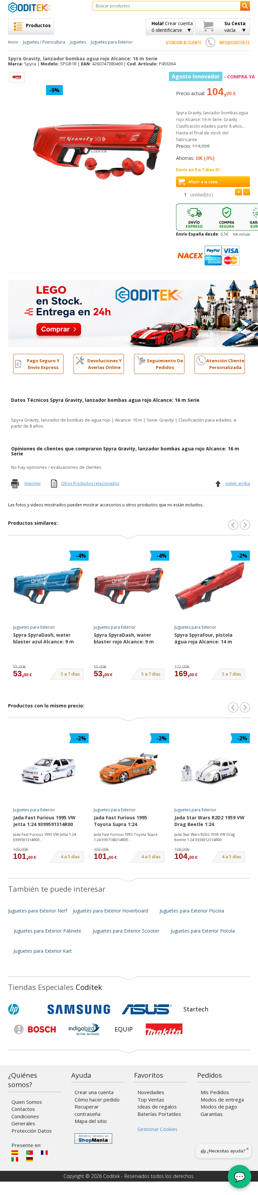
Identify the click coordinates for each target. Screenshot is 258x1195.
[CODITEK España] (45, 7)
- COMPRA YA (213, 76)
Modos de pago (219, 1106)
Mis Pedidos (215, 1092)
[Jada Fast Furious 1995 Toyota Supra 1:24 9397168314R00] (129, 768)
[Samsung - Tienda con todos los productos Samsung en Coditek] (78, 1009)
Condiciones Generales (25, 1120)
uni (201, 194)
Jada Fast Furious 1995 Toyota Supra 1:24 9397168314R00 (120, 821)
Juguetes (78, 42)
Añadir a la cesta (203, 181)
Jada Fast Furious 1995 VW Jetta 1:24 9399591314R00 (44, 820)
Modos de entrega (222, 1099)
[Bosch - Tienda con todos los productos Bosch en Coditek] (35, 1029)
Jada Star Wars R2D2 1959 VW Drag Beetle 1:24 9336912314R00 (209, 821)
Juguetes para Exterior (112, 42)
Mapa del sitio (91, 1121)
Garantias (212, 1114)
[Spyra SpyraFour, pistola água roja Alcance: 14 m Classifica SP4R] (209, 657)
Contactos (23, 1109)
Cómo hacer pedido (97, 1099)
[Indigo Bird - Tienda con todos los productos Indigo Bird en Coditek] (84, 1029)
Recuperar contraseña (87, 1110)
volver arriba (237, 483)
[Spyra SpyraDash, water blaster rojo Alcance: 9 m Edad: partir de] (129, 586)
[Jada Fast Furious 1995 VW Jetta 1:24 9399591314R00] (48, 768)
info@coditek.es (234, 42)
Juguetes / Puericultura (44, 42)
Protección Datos (31, 1130)
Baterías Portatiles (159, 1114)
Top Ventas (150, 1099)
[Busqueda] (245, 6)
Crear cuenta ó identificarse (172, 26)
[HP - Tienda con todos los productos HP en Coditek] (25, 1009)
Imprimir (33, 483)
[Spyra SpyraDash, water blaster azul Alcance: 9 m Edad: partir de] (48, 586)
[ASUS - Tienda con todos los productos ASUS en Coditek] (147, 1009)
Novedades (150, 1092)
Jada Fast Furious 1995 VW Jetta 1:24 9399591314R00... (44, 837)
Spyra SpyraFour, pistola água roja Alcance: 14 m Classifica (203, 639)
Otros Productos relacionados (90, 483)
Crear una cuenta (94, 1092)
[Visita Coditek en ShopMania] (93, 1138)
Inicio (13, 42)
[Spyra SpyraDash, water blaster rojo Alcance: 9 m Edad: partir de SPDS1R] (129, 657)
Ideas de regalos (157, 1106)
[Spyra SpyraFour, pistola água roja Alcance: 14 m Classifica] (209, 586)
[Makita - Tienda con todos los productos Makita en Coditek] (164, 1029)
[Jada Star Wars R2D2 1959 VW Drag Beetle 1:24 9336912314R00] (209, 768)
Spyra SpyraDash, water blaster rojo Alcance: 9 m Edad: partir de (124, 639)
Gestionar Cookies (157, 1129)
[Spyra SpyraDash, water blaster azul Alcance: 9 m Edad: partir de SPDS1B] (48, 657)
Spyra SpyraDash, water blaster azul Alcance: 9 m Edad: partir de (43, 639)
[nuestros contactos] (210, 42)
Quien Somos (26, 1101)
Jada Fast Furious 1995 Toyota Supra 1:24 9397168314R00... (126, 837)
